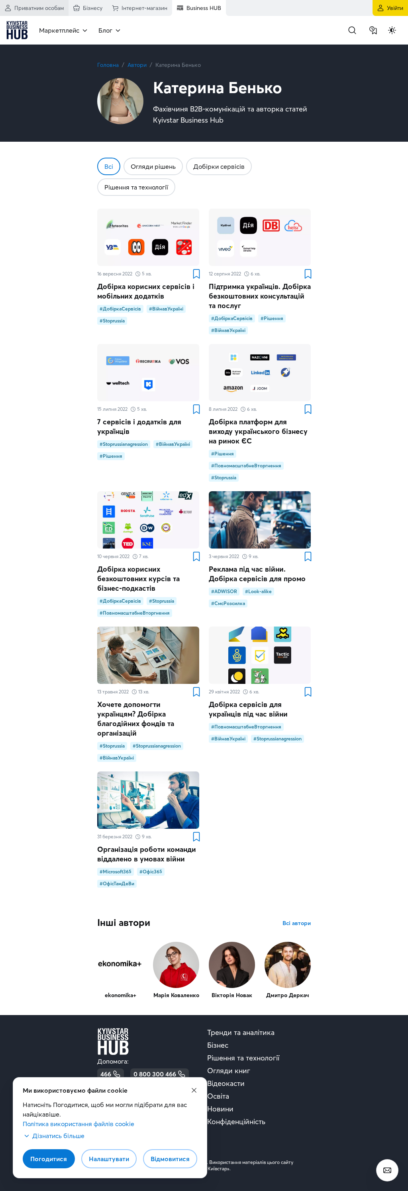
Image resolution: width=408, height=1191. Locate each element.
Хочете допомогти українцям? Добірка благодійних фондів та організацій (135, 719)
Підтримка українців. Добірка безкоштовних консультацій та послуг (260, 296)
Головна (108, 65)
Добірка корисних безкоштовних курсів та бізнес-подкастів (138, 578)
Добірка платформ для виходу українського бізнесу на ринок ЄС (258, 431)
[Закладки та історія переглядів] (372, 30)
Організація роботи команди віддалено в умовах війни (146, 854)
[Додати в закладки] (196, 274)
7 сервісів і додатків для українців (139, 426)
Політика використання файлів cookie (78, 1124)
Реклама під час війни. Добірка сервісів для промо (257, 573)
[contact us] (387, 1170)
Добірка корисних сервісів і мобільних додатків (145, 291)
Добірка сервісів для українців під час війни (248, 709)
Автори (137, 65)
